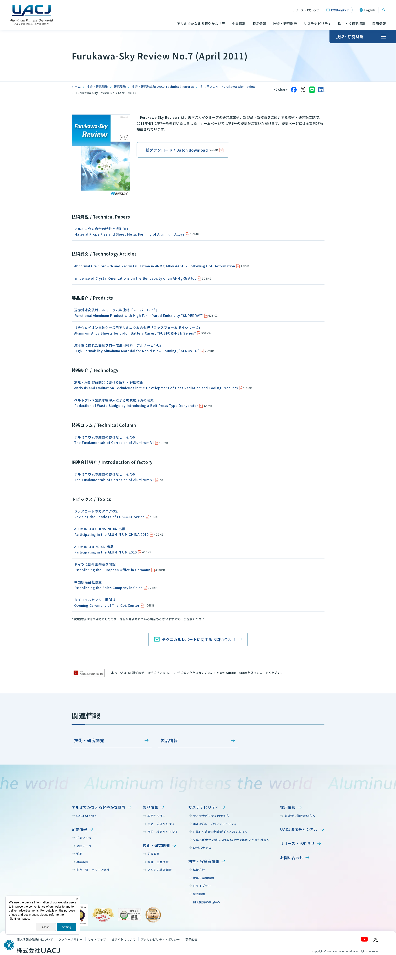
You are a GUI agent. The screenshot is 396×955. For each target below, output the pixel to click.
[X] (375, 939)
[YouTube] (364, 939)
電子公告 (191, 939)
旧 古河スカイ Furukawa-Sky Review (227, 86)
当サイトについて (123, 939)
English (369, 10)
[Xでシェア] (303, 89)
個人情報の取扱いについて (35, 939)
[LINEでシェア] (312, 89)
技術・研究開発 (97, 86)
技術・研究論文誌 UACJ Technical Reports (163, 86)
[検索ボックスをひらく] (384, 10)
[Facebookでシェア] (293, 89)
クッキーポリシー (70, 939)
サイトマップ (97, 939)
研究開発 (120, 86)
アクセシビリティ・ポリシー (160, 939)
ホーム (76, 86)
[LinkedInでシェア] (321, 89)
